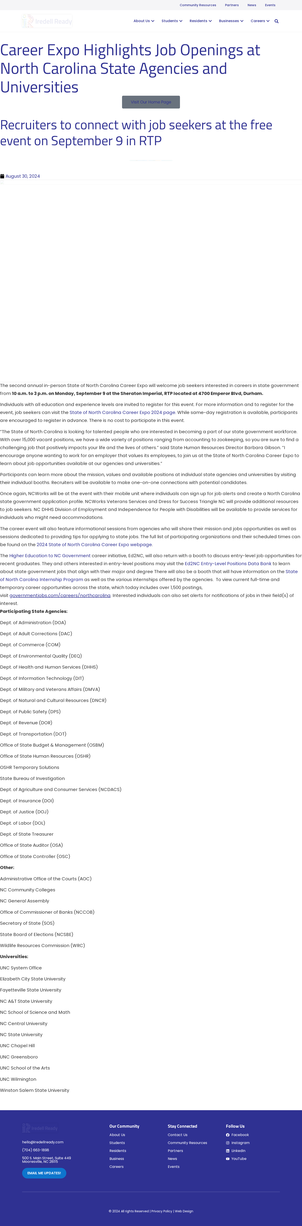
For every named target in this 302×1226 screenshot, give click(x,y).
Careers (116, 1166)
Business (116, 1158)
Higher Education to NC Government (50, 556)
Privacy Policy (161, 1211)
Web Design (184, 1211)
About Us (117, 1134)
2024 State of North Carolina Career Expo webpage (94, 544)
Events (270, 5)
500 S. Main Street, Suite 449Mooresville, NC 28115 (46, 1159)
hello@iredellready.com (42, 1142)
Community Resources (198, 5)
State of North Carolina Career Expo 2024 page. (123, 412)
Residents (117, 1150)
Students (117, 1142)
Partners (232, 5)
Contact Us (177, 1134)
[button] (276, 21)
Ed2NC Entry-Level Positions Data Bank (228, 564)
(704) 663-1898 (35, 1150)
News (252, 5)
